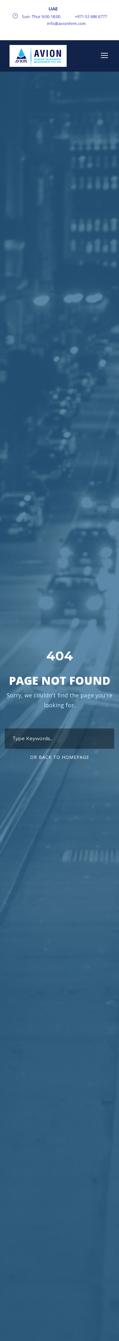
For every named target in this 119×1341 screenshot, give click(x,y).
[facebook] (38, 31)
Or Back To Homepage (59, 757)
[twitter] (70, 31)
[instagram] (81, 31)
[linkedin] (60, 31)
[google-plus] (49, 31)
